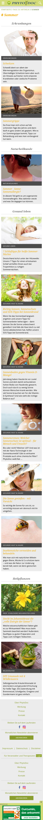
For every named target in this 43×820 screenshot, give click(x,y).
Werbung (21, 706)
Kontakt (21, 715)
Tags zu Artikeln (21, 9)
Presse (22, 711)
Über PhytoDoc (21, 702)
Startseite (6, 9)
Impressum (7, 748)
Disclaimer (36, 748)
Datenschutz (22, 748)
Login (39, 755)
